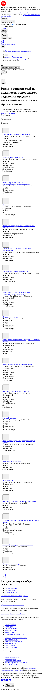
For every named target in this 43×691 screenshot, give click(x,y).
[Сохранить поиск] (3, 80)
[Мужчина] (6, 153)
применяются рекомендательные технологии (18, 669)
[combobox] (10, 67)
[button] (3, 40)
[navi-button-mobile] (3, 46)
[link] (4, 35)
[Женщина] (6, 130)
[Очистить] (4, 72)
